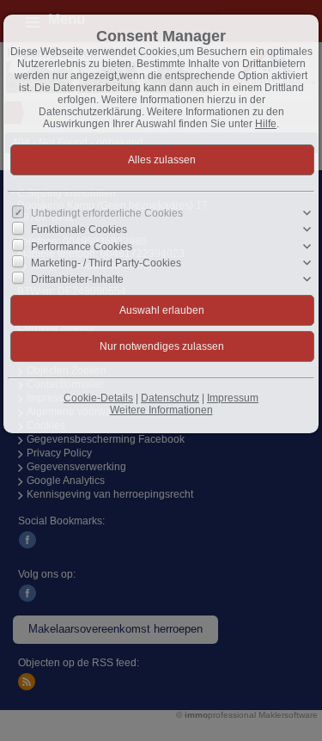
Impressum (232, 398)
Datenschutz (170, 398)
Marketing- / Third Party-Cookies (106, 263)
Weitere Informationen (161, 410)
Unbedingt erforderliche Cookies (107, 213)
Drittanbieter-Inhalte (77, 279)
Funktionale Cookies (79, 230)
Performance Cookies (81, 246)
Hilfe (265, 124)
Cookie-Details (98, 398)
